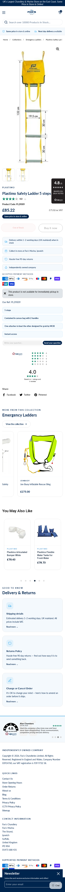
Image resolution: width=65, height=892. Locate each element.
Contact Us (7, 778)
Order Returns (9, 786)
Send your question (52, 343)
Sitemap (6, 810)
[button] (32, 615)
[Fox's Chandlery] (32, 12)
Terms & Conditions (11, 798)
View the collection (15, 424)
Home (5, 40)
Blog (4, 794)
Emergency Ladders (33, 40)
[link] (32, 729)
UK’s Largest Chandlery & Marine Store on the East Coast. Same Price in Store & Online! (32, 3)
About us (6, 790)
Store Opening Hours (12, 782)
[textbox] (22, 343)
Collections (16, 40)
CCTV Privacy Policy (11, 806)
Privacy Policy (8, 802)
